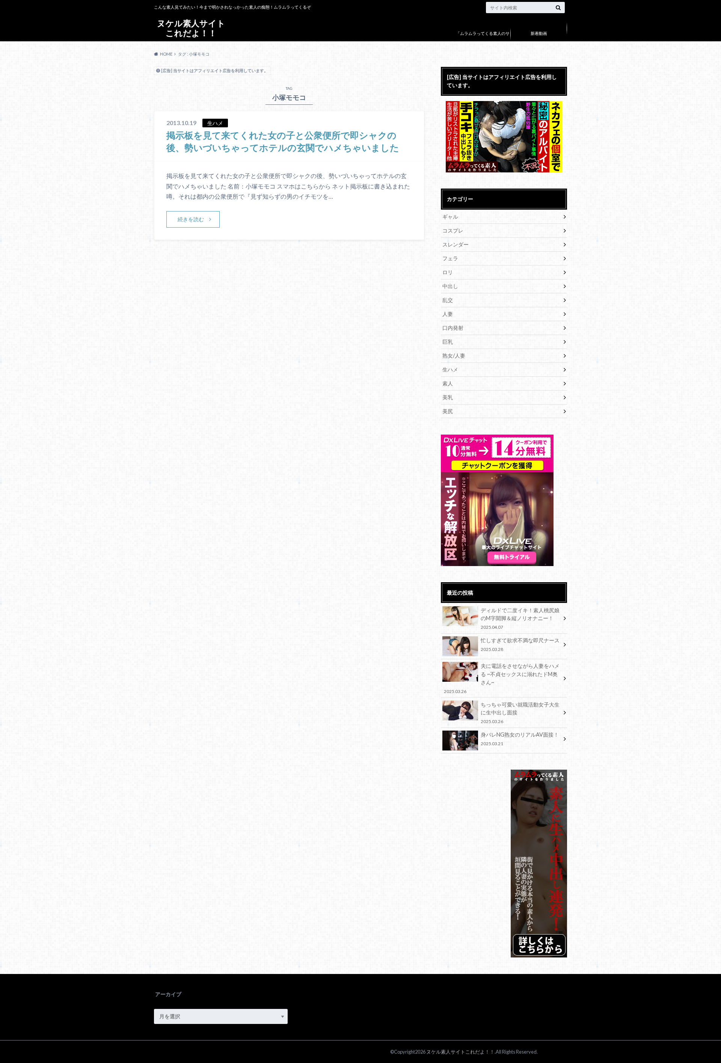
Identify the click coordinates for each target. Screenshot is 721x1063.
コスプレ (452, 230)
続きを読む (191, 219)
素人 (447, 383)
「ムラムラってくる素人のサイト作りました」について (483, 39)
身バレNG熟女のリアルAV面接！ (520, 738)
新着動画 (539, 33)
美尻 (447, 411)
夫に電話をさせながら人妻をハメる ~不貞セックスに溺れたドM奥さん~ (502, 678)
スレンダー (455, 244)
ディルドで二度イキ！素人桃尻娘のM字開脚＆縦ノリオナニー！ (520, 618)
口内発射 (452, 328)
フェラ (450, 258)
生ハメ (450, 369)
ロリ (447, 272)
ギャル (450, 216)
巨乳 (447, 341)
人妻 (447, 314)
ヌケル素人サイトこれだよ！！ (191, 28)
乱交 (447, 300)
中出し (450, 286)
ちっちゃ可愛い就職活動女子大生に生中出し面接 (520, 712)
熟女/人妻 (453, 355)
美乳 (447, 397)
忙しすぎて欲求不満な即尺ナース (520, 644)
